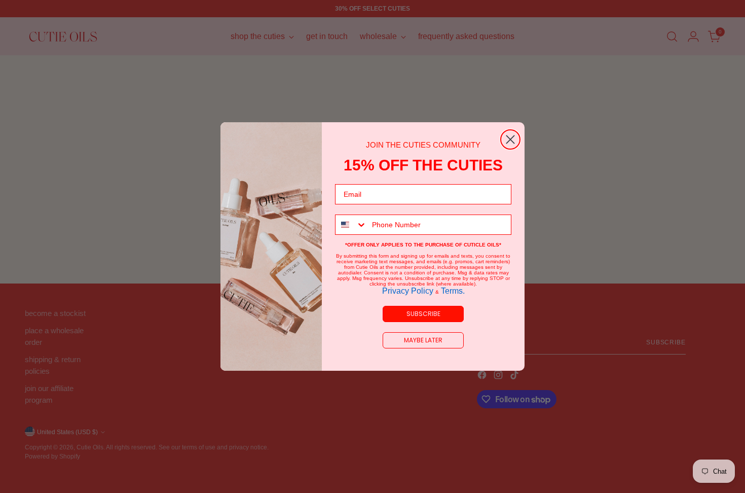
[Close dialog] (510, 139)
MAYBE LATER (423, 340)
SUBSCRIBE (423, 313)
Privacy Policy (408, 291)
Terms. (452, 291)
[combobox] (351, 224)
